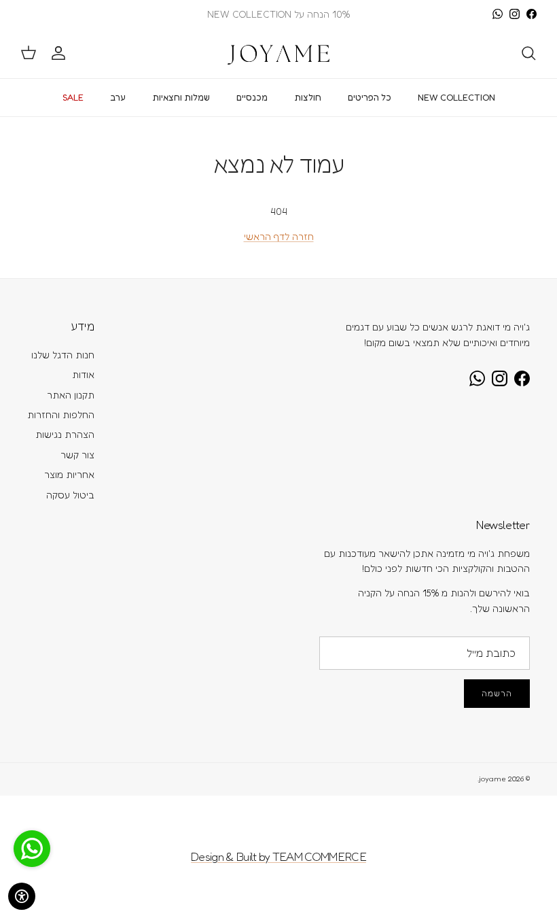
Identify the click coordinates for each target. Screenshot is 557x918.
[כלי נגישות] (21, 896)
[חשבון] (61, 53)
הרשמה (497, 693)
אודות (83, 374)
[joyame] (278, 53)
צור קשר (77, 454)
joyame (492, 778)
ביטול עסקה (70, 494)
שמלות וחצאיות (181, 97)
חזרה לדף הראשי (279, 236)
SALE (73, 97)
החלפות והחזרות (60, 414)
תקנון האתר (70, 395)
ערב (118, 97)
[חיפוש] (528, 53)
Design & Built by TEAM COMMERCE (278, 856)
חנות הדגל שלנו (62, 354)
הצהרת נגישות (64, 434)
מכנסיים (252, 97)
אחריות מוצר (69, 474)
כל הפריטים (369, 97)
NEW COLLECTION (456, 97)
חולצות (307, 97)
